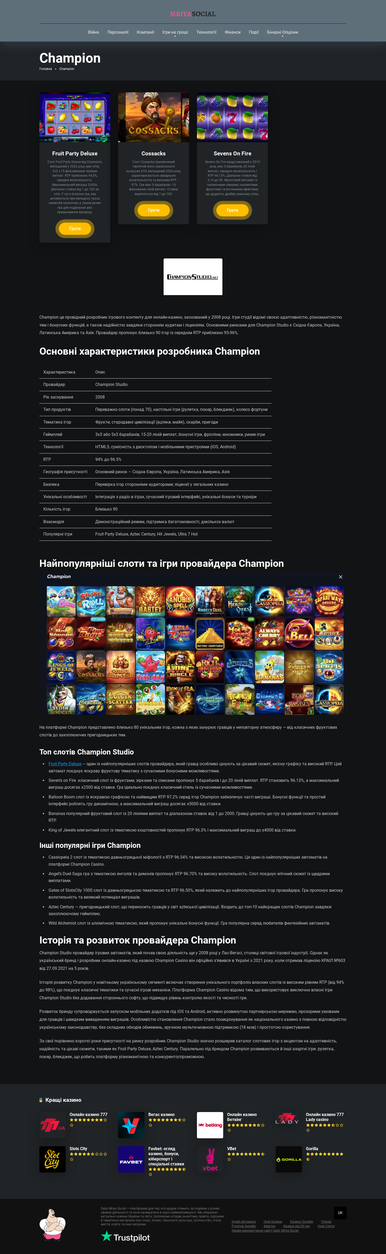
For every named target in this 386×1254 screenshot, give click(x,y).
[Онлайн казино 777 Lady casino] (287, 1122)
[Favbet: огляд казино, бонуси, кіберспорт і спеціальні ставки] (131, 1171)
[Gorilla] (289, 1171)
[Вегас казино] (131, 1136)
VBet (231, 1148)
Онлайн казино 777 (88, 1114)
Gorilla (312, 1148)
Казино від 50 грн (296, 1226)
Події (254, 32)
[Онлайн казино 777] (52, 1136)
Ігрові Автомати (244, 1222)
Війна (93, 32)
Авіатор (269, 1226)
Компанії (145, 32)
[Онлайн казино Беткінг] (210, 1136)
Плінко (326, 1222)
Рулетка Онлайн (244, 1226)
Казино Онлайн (301, 1222)
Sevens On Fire (232, 153)
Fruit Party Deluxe (74, 153)
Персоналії (117, 32)
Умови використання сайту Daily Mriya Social (265, 1230)
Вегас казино (161, 1114)
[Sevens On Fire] (232, 140)
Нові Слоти (326, 1226)
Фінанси (233, 32)
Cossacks (154, 153)
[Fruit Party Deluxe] (74, 140)
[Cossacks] (153, 140)
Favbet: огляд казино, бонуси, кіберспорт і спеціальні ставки (166, 1156)
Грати (75, 228)
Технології (206, 32)
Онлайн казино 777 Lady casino (325, 1117)
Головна (45, 69)
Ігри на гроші (175, 32)
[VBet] (210, 1171)
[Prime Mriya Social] (193, 12)
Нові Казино (273, 1222)
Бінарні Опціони (282, 32)
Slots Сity (78, 1148)
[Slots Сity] (52, 1171)
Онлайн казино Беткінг (242, 1117)
